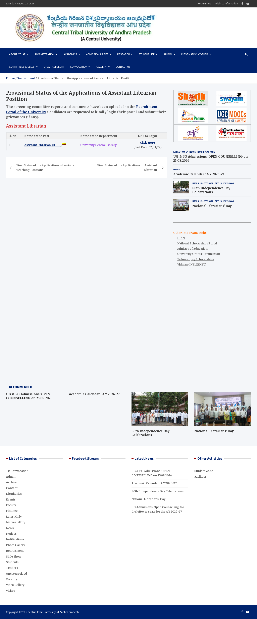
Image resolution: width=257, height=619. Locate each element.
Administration (44, 54)
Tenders (12, 568)
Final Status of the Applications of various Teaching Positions (45, 167)
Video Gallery (15, 585)
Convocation (78, 66)
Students (12, 562)
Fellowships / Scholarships (195, 259)
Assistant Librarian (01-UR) (43, 145)
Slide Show (227, 183)
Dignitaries (14, 493)
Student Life (147, 54)
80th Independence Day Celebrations (211, 190)
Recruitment (204, 3)
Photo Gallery (209, 183)
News (192, 151)
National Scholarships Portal (197, 243)
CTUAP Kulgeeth (54, 66)
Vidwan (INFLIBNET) (191, 264)
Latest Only (180, 151)
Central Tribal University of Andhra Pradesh (53, 612)
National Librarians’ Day (212, 206)
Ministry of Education (192, 248)
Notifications (206, 151)
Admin (10, 476)
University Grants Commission (198, 254)
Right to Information (226, 3)
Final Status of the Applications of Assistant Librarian (127, 167)
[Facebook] (242, 4)
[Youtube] (248, 4)
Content (11, 488)
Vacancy (12, 579)
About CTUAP (17, 54)
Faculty (11, 505)
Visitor (10, 590)
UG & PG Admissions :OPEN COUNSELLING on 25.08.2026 (29, 396)
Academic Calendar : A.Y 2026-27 (198, 174)
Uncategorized (16, 573)
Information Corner (194, 54)
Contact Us (123, 66)
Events (10, 499)
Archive (11, 482)
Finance (11, 511)
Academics (70, 54)
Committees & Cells (22, 66)
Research (123, 54)
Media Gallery (15, 522)
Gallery (101, 66)
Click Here (147, 143)
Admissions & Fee (97, 54)
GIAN (181, 238)
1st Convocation (17, 471)
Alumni (168, 54)
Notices (11, 533)
